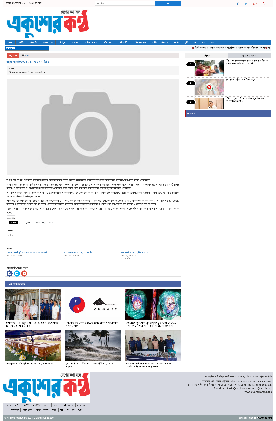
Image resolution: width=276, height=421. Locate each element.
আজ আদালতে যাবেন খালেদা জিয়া (28, 62)
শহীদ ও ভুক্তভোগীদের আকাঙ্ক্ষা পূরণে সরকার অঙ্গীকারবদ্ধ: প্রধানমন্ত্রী (245, 100)
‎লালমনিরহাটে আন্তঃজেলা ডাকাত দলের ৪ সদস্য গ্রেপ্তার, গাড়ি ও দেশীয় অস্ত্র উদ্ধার (149, 365)
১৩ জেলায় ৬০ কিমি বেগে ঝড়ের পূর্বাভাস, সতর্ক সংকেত (89, 365)
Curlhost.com (265, 417)
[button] (33, 304)
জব (203, 42)
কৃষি (186, 42)
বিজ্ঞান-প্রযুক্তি (140, 42)
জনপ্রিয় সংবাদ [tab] (249, 55)
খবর (27, 55)
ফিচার (176, 42)
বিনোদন (75, 42)
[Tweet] (17, 273)
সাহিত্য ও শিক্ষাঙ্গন (160, 42)
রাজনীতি (33, 42)
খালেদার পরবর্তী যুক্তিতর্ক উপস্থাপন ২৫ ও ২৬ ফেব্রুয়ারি (27, 252)
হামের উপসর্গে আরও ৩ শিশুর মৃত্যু (240, 79)
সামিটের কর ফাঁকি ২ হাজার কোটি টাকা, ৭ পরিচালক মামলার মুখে (92, 324)
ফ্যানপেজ (191, 113)
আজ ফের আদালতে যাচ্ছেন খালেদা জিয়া (78, 252)
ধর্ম (195, 42)
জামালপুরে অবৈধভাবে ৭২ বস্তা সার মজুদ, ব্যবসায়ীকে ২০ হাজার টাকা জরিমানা (32, 324)
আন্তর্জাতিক (48, 42)
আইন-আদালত (91, 42)
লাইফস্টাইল (124, 42)
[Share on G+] (24, 273)
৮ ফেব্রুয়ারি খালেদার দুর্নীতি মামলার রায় (135, 252)
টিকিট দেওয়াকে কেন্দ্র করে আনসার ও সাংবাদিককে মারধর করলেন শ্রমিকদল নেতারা (222, 47)
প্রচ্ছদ (10, 42)
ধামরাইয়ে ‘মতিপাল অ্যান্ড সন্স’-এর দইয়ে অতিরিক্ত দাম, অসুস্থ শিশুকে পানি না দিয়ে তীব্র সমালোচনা (151, 324)
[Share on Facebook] (10, 273)
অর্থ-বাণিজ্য (108, 42)
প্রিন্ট (213, 42)
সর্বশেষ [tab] (206, 55)
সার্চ (167, 3)
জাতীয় (21, 42)
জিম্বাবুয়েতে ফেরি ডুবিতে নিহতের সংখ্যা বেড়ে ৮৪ (30, 363)
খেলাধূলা (62, 42)
